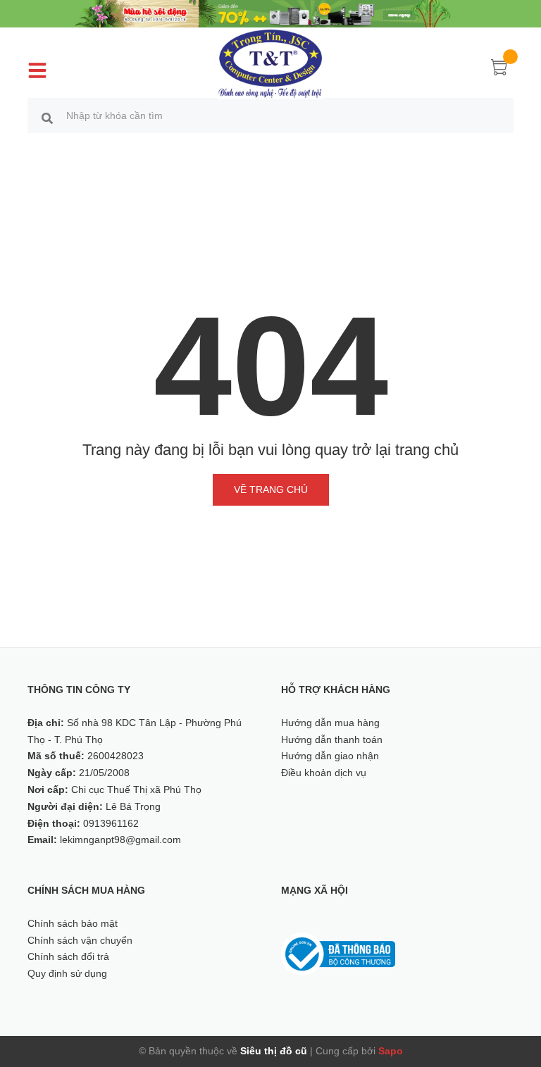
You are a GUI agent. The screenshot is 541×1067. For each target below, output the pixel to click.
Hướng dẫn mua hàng (330, 722)
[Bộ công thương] (338, 953)
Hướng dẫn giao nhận (330, 755)
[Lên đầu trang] (512, 993)
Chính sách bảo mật (72, 923)
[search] (47, 118)
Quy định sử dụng (67, 973)
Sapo (390, 1050)
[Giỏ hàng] (499, 70)
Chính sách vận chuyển (79, 940)
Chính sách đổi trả (68, 956)
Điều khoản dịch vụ (323, 772)
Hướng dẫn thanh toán (332, 739)
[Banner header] (270, 12)
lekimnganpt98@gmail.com (120, 839)
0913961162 (111, 823)
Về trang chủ (271, 489)
